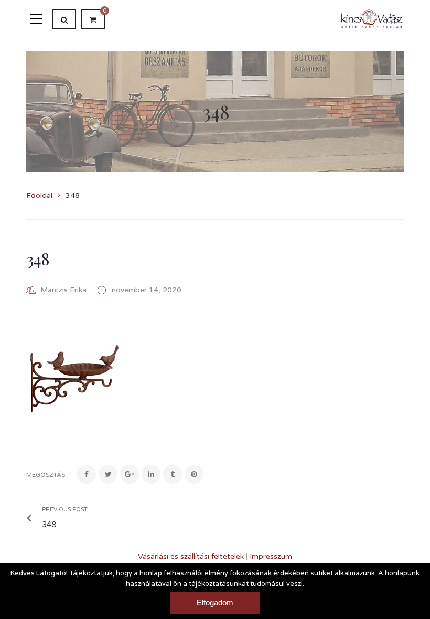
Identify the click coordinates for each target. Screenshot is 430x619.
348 (37, 258)
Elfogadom (215, 602)
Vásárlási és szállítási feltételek (191, 556)
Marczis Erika (63, 289)
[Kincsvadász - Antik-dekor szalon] (372, 18)
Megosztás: (46, 474)
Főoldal (39, 195)
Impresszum (271, 556)
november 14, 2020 (146, 289)
